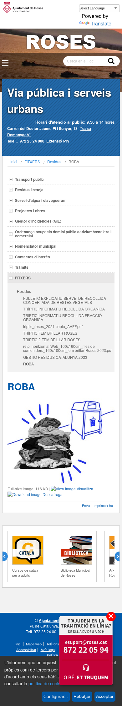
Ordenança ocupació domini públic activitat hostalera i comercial (63, 234)
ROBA (28, 363)
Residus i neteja (29, 189)
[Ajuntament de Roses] (61, 43)
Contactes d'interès (32, 257)
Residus (54, 161)
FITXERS (32, 161)
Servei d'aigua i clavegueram (41, 200)
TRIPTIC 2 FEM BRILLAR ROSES (51, 339)
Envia (86, 505)
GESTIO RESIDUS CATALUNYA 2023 (55, 357)
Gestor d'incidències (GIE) (38, 221)
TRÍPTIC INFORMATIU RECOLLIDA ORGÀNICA (64, 308)
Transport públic (29, 179)
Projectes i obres (30, 210)
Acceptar (105, 696)
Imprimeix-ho (103, 505)
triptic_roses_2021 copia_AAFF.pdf (53, 326)
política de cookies (46, 683)
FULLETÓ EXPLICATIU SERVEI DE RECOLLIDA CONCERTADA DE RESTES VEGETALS (64, 300)
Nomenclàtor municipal (35, 246)
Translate (101, 23)
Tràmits (21, 267)
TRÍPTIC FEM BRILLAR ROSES (50, 333)
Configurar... (55, 696)
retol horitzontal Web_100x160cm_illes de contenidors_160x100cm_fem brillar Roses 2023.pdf (67, 348)
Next (114, 557)
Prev (8, 557)
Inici (13, 161)
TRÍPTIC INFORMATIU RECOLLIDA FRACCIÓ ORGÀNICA (62, 317)
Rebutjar (82, 696)
